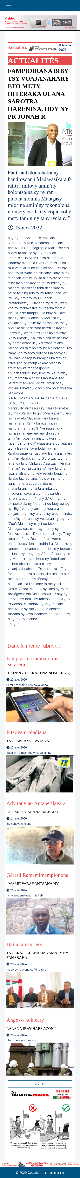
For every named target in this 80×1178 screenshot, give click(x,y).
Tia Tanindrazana (53, 1172)
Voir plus (40, 1084)
